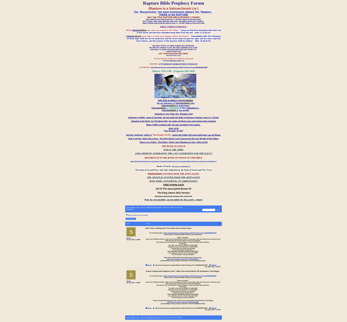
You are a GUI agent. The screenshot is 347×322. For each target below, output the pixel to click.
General (143, 207)
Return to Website (131, 207)
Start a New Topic (131, 218)
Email (149, 265)
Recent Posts (130, 209)
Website (213, 265)
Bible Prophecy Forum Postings (154, 207)
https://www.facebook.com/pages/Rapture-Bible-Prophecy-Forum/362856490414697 (190, 233)
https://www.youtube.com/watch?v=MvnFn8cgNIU (183, 302)
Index (138, 207)
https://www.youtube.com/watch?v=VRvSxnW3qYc (183, 259)
